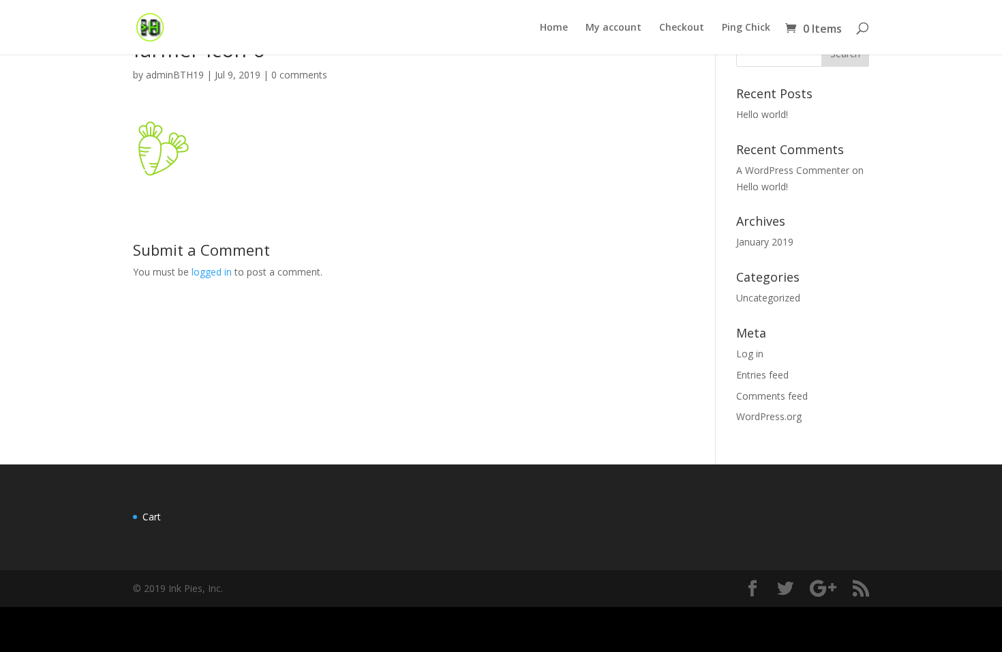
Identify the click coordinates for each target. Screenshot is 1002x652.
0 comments (299, 74)
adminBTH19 (175, 74)
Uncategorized (768, 297)
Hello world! (762, 114)
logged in (212, 271)
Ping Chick (746, 28)
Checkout (681, 28)
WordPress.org (769, 416)
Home (554, 28)
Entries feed (762, 374)
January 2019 (764, 241)
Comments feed (772, 395)
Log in (749, 353)
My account (613, 28)
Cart (151, 516)
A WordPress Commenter (792, 170)
